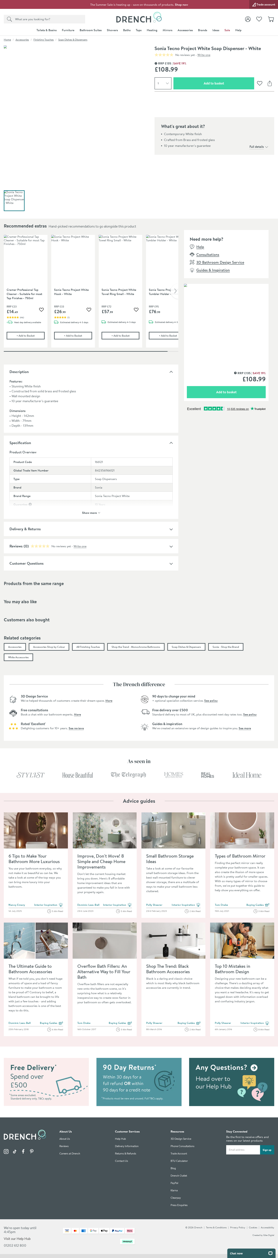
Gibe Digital (268, 1235)
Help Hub (120, 1139)
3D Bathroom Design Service (220, 262)
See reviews (76, 728)
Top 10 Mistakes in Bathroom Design (232, 969)
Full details (256, 146)
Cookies (253, 1227)
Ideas (215, 30)
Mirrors (167, 30)
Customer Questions (26, 563)
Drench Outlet (179, 1175)
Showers (112, 30)
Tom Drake (221, 905)
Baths (126, 30)
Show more (89, 512)
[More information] (30, 504)
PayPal (174, 1183)
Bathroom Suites (91, 30)
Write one (203, 55)
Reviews (16, 546)
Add (30, 336)
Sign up (267, 1150)
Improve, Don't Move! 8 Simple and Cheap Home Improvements (101, 861)
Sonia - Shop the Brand (226, 647)
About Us (64, 1139)
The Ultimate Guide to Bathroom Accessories (30, 969)
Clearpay (176, 1198)
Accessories (185, 30)
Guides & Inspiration (213, 270)
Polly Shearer (154, 905)
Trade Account (179, 1153)
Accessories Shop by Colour (49, 647)
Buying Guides (258, 905)
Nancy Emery (17, 905)
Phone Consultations (182, 1146)
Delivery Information (127, 1146)
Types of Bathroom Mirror (240, 856)
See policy (211, 700)
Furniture (68, 30)
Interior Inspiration (48, 905)
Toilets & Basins (46, 30)
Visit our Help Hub (17, 1238)
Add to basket (227, 83)
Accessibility (267, 1227)
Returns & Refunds (125, 1153)
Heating (152, 30)
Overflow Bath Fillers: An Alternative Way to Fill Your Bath (103, 971)
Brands (202, 30)
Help (238, 30)
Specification (20, 442)
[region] (91, 294)
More (108, 700)
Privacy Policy (237, 1227)
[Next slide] (174, 291)
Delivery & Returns (25, 528)
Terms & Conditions (216, 1227)
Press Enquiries (179, 1205)
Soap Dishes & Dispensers (72, 40)
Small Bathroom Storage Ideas (170, 859)
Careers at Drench (69, 1153)
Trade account (265, 4)
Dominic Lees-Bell (88, 905)
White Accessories (18, 657)
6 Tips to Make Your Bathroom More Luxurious (34, 859)
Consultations (207, 254)
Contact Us (121, 1161)
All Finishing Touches (88, 647)
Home (7, 40)
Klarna (174, 1190)
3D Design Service (181, 1139)
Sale (227, 30)
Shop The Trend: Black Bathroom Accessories (168, 969)
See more (245, 728)
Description (19, 371)
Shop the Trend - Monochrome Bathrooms (136, 647)
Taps (138, 30)
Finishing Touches (43, 40)
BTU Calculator (179, 1161)
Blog (173, 1168)
